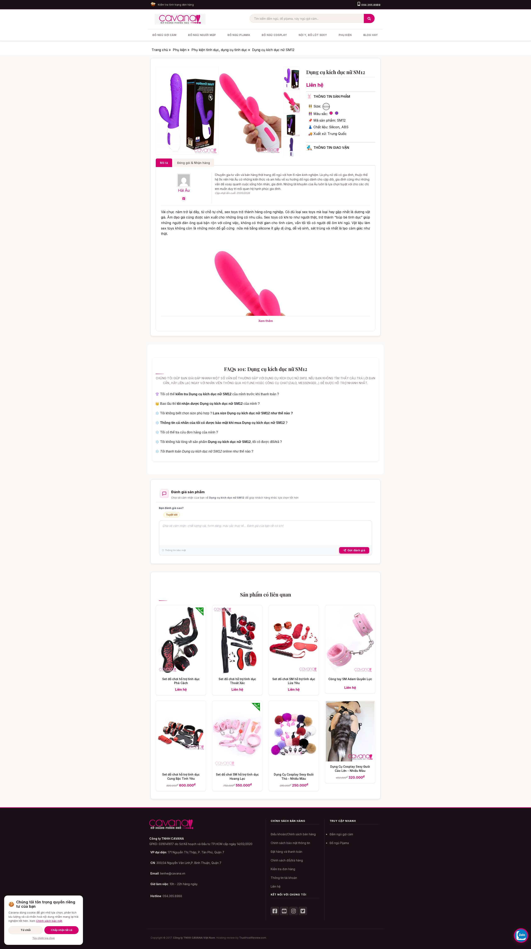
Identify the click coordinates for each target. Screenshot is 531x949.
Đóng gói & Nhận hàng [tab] (193, 163)
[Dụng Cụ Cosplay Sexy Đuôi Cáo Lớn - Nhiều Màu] (350, 760)
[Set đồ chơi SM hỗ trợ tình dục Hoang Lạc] (237, 768)
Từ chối (26, 930)
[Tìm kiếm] (369, 18)
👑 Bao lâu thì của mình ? (207, 403)
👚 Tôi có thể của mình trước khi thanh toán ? (217, 394)
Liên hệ (275, 886)
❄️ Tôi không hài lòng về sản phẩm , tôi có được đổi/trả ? (218, 442)
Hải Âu (184, 190)
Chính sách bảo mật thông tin (290, 843)
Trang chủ (160, 50)
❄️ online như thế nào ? (204, 451)
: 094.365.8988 (166, 896)
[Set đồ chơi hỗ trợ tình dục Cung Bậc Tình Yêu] (181, 768)
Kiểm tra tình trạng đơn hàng (176, 4)
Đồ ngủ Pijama (339, 843)
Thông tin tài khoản (284, 877)
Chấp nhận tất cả (61, 930)
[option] (187, 111)
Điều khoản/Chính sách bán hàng (293, 834)
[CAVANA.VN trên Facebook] (275, 911)
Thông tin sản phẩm (331, 96)
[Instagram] (293, 911)
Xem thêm (265, 321)
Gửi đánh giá (356, 550)
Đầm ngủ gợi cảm (341, 834)
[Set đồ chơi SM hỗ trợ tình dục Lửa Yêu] (293, 672)
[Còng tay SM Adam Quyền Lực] (350, 672)
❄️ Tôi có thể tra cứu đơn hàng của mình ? (186, 432)
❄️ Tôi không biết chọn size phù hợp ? (224, 413)
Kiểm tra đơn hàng (283, 869)
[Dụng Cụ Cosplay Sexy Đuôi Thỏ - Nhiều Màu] (293, 768)
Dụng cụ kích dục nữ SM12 (273, 50)
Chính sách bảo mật (49, 920)
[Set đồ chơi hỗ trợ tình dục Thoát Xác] (237, 672)
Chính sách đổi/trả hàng (287, 860)
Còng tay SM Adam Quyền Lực (350, 679)
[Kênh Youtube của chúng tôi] (284, 911)
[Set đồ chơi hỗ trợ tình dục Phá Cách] (181, 672)
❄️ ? (221, 422)
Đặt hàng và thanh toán (286, 851)
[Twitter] (303, 911)
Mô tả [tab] (164, 163)
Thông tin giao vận (331, 147)
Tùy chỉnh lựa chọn (43, 938)
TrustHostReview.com (252, 937)
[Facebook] (184, 198)
